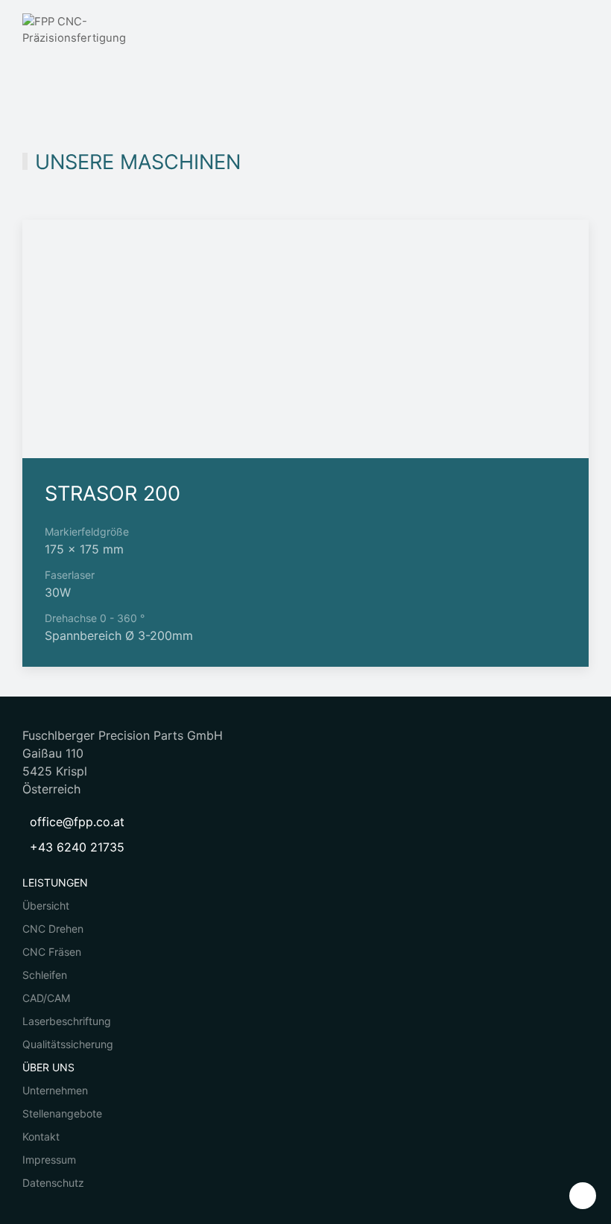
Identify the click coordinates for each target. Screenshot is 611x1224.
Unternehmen (55, 1090)
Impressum (49, 1159)
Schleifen (44, 974)
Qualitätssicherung (67, 1044)
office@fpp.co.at (77, 821)
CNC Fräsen (51, 951)
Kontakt (41, 1136)
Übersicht (45, 905)
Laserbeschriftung (66, 1021)
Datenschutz (53, 1182)
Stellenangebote (62, 1113)
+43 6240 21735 (77, 847)
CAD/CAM (46, 998)
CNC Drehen (52, 928)
